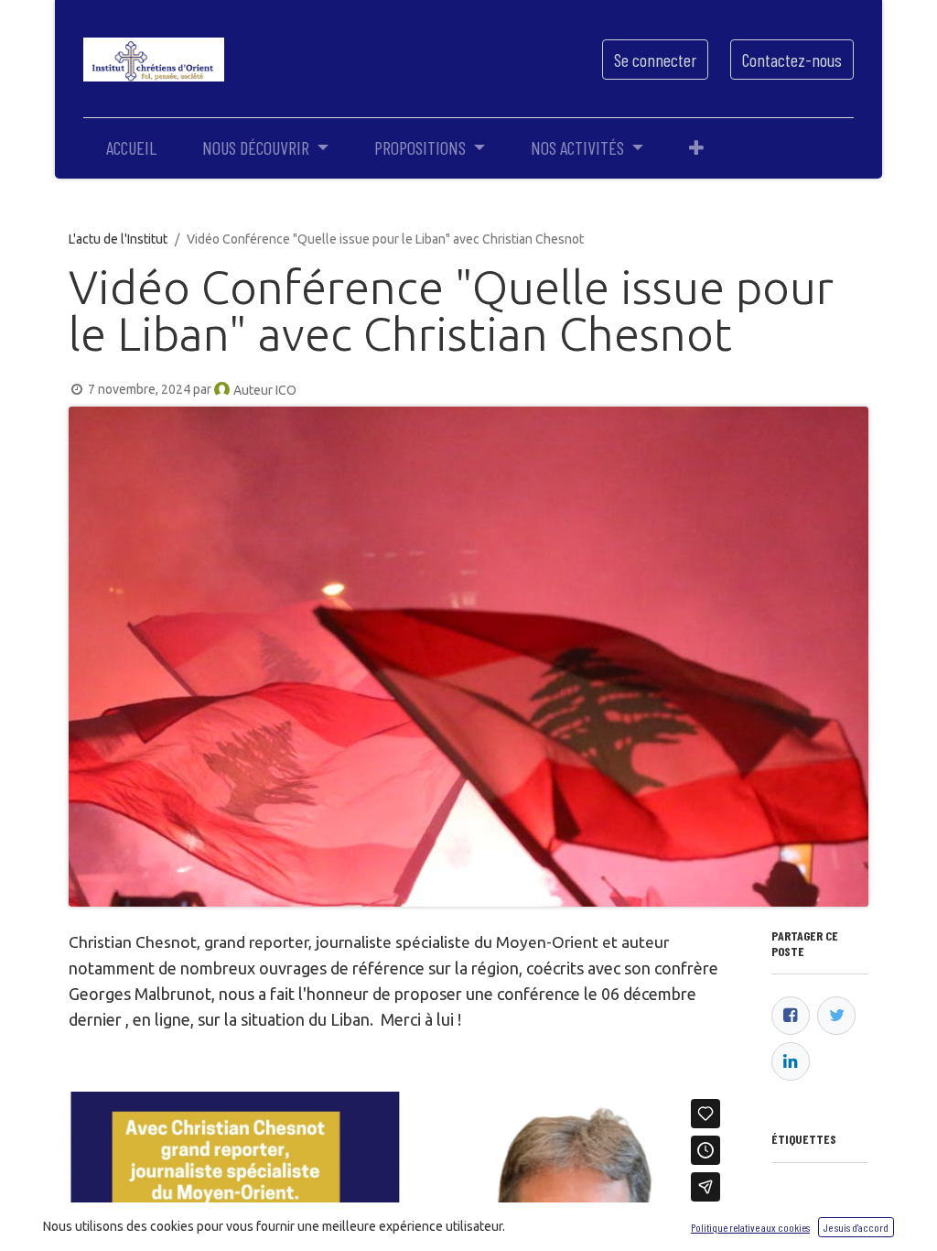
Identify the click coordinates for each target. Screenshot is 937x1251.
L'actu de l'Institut (118, 239)
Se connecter (655, 60)
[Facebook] (790, 1015)
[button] (696, 147)
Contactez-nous (792, 60)
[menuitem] (131, 147)
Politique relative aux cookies (750, 1227)
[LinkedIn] (790, 1061)
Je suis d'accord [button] (856, 1227)
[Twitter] (836, 1015)
